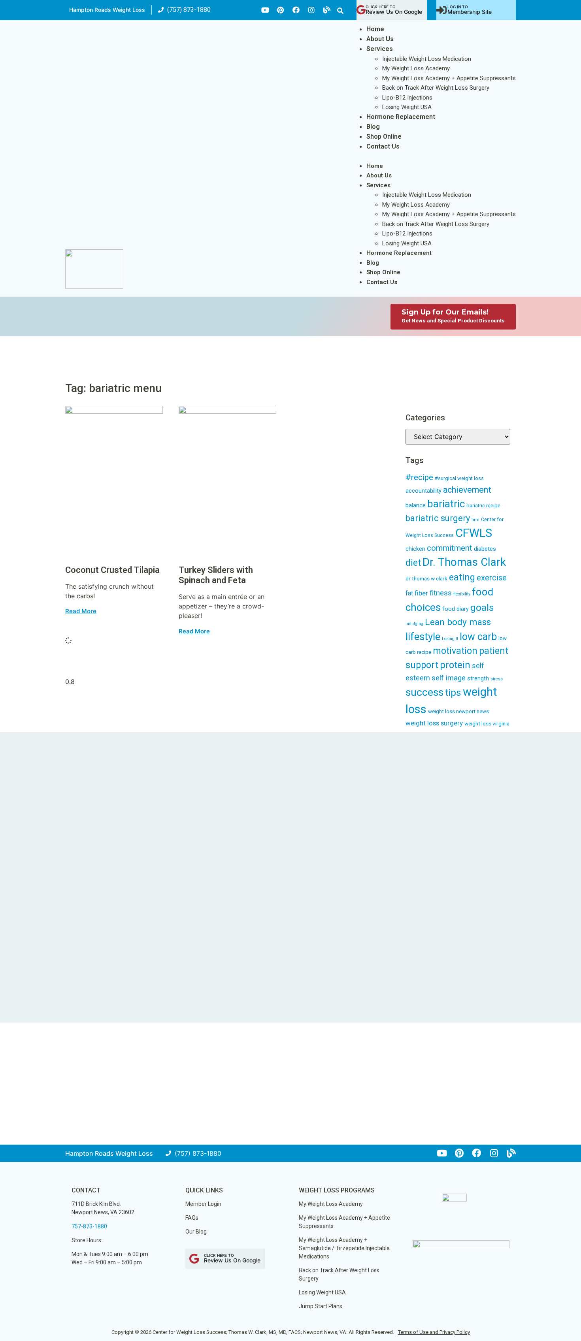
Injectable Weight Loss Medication (426, 58)
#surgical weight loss (459, 478)
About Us (380, 39)
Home (375, 29)
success (424, 692)
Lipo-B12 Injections (407, 97)
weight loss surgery (434, 723)
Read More (80, 611)
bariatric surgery (438, 518)
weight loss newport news (458, 711)
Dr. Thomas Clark (464, 562)
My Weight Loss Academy (416, 68)
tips (453, 692)
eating (462, 577)
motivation (455, 651)
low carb (478, 636)
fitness (441, 593)
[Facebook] (296, 9)
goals (482, 607)
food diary (455, 609)
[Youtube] (265, 9)
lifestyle (423, 636)
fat (409, 593)
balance (416, 505)
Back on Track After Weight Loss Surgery (435, 87)
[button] (340, 11)
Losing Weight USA (407, 107)
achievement (467, 490)
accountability (423, 491)
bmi (475, 519)
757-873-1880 (89, 1226)
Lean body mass (458, 622)
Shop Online (384, 136)
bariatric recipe (483, 506)
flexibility (461, 594)
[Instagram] (311, 9)
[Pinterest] (280, 9)
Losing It (450, 638)
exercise (492, 577)
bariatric (446, 504)
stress (496, 679)
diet (413, 562)
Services (379, 49)
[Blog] (326, 9)
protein (455, 664)
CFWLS (473, 533)
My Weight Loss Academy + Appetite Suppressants (449, 78)
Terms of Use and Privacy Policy (434, 1332)
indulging (414, 623)
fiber (421, 593)
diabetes (485, 548)
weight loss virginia (486, 723)
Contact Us (383, 146)
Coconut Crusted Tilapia (112, 570)
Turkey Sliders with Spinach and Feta (216, 575)
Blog (373, 126)
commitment (449, 548)
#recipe (419, 477)
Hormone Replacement (400, 117)
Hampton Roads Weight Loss (107, 9)
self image (449, 678)
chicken (415, 549)
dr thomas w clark (426, 578)
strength (478, 678)
